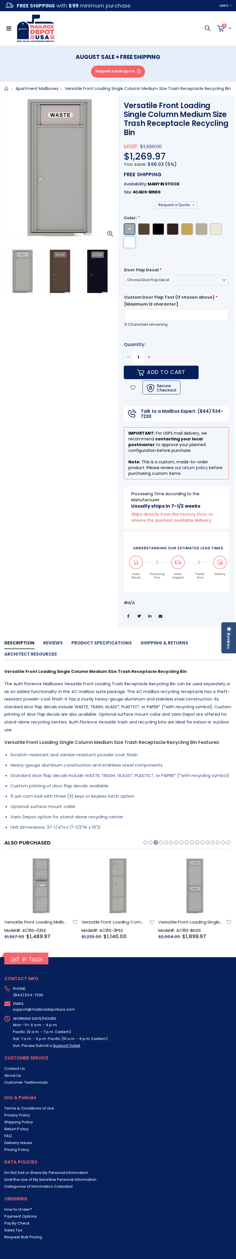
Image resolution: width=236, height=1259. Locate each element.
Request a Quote (174, 205)
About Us (12, 1075)
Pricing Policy (16, 1149)
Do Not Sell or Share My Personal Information (46, 1172)
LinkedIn (150, 616)
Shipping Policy (18, 1122)
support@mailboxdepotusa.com (44, 1009)
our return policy (191, 468)
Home (6, 88)
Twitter (139, 616)
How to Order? (18, 1209)
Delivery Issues (18, 1142)
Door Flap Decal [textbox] (142, 270)
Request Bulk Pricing (23, 1237)
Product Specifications (101, 643)
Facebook (128, 616)
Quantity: (135, 344)
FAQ (8, 1136)
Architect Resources (30, 654)
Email (160, 616)
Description (19, 643)
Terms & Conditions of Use (29, 1108)
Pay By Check (17, 1223)
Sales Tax (13, 1230)
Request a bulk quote (115, 71)
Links (223, 5)
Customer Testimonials (26, 1082)
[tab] (19, 643)
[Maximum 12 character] (171, 300)
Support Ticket (66, 1045)
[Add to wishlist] (133, 387)
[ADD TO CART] (68, 866)
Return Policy (16, 1129)
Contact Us (14, 1068)
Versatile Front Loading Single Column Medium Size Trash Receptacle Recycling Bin (176, 119)
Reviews (53, 643)
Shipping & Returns (164, 643)
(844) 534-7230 (28, 995)
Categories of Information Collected (38, 1186)
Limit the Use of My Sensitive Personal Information (50, 1179)
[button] (145, 842)
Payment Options (20, 1216)
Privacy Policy (17, 1115)
